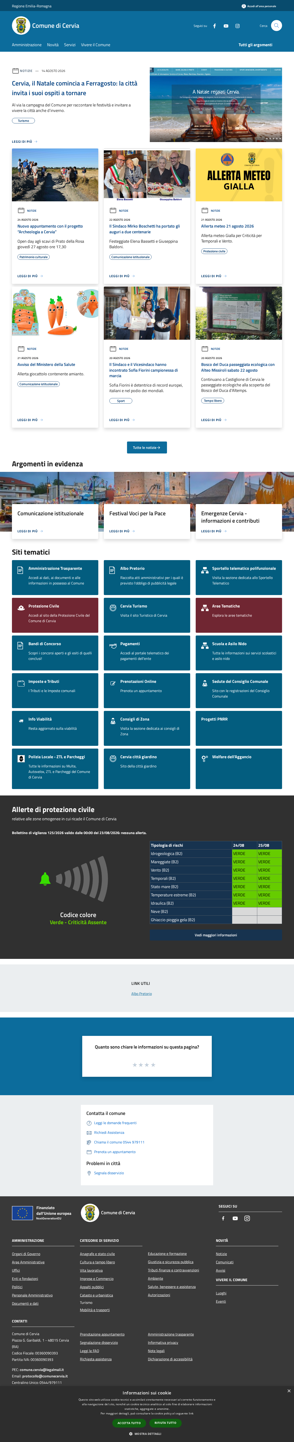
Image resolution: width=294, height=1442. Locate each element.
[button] (147, 1433)
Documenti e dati (25, 1303)
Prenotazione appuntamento (102, 1334)
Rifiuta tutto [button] (165, 1423)
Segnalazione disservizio (99, 1342)
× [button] (289, 1391)
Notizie (26, 70)
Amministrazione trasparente (171, 1334)
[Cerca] (276, 25)
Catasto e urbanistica (96, 1295)
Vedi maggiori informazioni (216, 935)
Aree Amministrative (28, 1262)
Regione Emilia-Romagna (31, 6)
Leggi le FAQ (89, 1351)
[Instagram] (235, 25)
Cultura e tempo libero (97, 1262)
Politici (17, 1287)
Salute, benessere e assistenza (172, 1286)
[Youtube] (224, 25)
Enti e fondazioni (25, 1278)
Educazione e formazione (167, 1253)
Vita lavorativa (91, 1270)
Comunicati (225, 1262)
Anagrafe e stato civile (97, 1254)
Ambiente (155, 1278)
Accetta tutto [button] (129, 1423)
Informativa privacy (163, 1342)
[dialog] (147, 1414)
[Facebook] (212, 25)
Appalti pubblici (92, 1287)
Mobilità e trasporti (95, 1310)
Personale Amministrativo (32, 1295)
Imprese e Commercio (96, 1278)
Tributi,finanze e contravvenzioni (173, 1270)
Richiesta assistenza (96, 1359)
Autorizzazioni (159, 1295)
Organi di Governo (26, 1254)
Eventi (221, 1301)
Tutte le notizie (144, 447)
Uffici (16, 1270)
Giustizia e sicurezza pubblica (170, 1262)
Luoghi (221, 1293)
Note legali (156, 1351)
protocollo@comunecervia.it (45, 1376)
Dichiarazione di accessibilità (170, 1359)
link (191, 1413)
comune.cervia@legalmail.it (42, 1369)
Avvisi (220, 1270)
